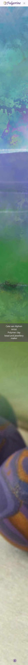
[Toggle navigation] (24, 3)
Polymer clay (14, 332)
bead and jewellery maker (14, 337)
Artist (14, 329)
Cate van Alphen (14, 326)
